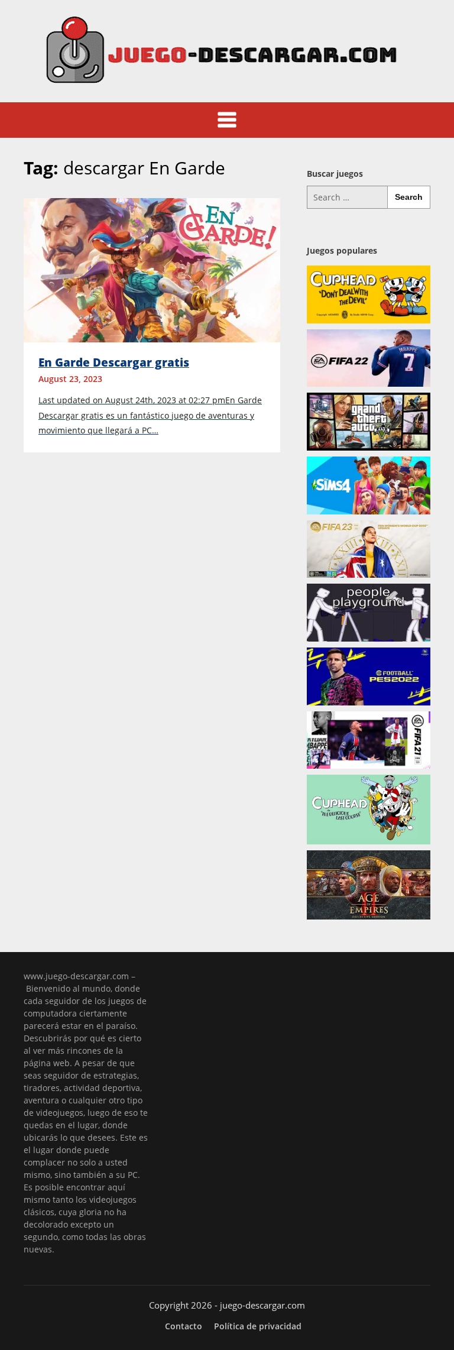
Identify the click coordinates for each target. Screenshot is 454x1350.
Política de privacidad (257, 1326)
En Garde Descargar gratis (113, 362)
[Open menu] (227, 120)
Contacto (183, 1326)
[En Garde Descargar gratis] (152, 269)
